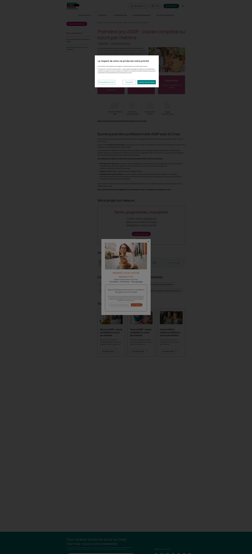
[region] (127, 71)
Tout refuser (129, 82)
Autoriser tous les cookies (147, 82)
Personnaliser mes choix (106, 82)
